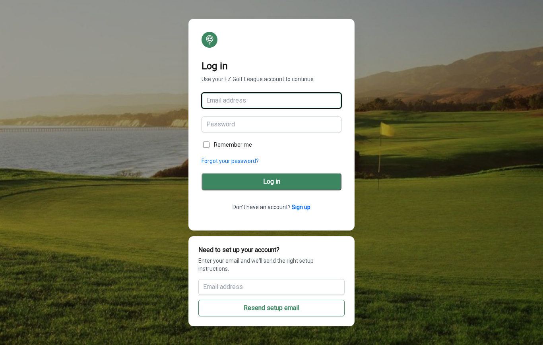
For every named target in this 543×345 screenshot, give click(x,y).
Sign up (301, 207)
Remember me (233, 144)
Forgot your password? (230, 161)
